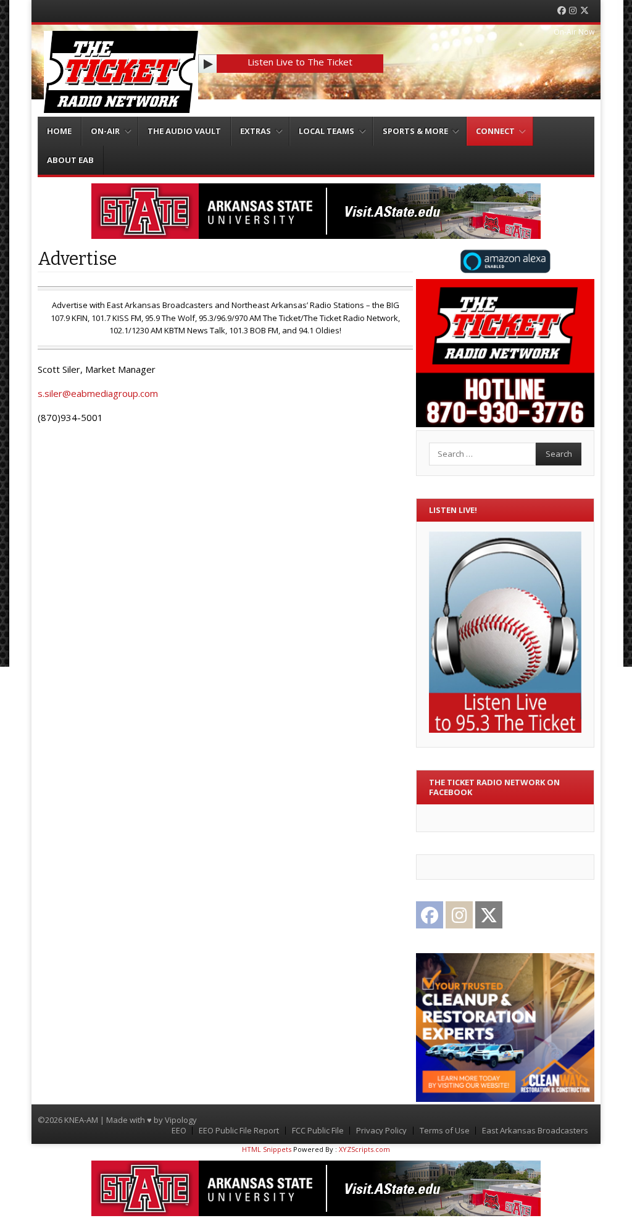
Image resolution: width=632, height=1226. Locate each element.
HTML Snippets (266, 1149)
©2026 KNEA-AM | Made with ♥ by (101, 1119)
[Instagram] (572, 10)
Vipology (181, 1119)
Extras (255, 130)
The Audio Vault (184, 130)
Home (59, 130)
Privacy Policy (381, 1131)
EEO (179, 1131)
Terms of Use (445, 1131)
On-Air (105, 130)
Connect (495, 130)
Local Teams (326, 130)
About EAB (70, 159)
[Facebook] (561, 10)
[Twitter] (584, 10)
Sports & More (415, 130)
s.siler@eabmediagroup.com (98, 393)
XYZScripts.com (364, 1149)
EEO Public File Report (239, 1131)
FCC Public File (318, 1131)
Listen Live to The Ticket (299, 62)
